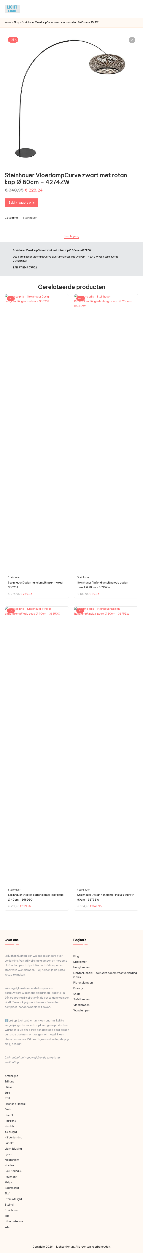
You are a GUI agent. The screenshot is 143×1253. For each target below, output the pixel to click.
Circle (8, 1087)
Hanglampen (81, 967)
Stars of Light (13, 1199)
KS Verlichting (13, 1137)
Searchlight (12, 1188)
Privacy (78, 988)
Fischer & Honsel (15, 1104)
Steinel (9, 1204)
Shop (17, 22)
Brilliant (9, 1081)
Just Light (11, 1132)
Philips (8, 1182)
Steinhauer (30, 217)
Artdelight (11, 1076)
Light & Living (13, 1148)
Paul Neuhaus (13, 1171)
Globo (8, 1109)
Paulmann (11, 1176)
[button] (132, 40)
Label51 (10, 1143)
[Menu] (136, 9)
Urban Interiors (14, 1221)
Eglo (7, 1092)
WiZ (7, 1227)
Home (8, 22)
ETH (7, 1098)
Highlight (10, 1120)
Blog (76, 956)
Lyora (8, 1154)
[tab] (71, 236)
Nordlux (9, 1165)
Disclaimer (80, 961)
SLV (7, 1193)
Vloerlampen (81, 1005)
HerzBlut (10, 1115)
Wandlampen (81, 1010)
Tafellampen (81, 999)
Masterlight (12, 1160)
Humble (9, 1126)
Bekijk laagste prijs (22, 202)
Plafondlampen (83, 982)
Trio (7, 1215)
